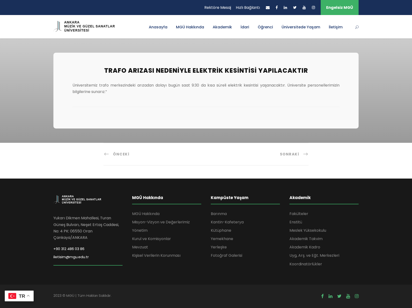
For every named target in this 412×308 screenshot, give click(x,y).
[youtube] (304, 7)
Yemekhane (222, 238)
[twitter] (295, 7)
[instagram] (313, 7)
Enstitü (295, 222)
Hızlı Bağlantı (248, 7)
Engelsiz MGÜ (339, 7)
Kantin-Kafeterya (227, 222)
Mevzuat (140, 247)
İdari (245, 27)
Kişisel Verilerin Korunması (156, 255)
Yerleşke (219, 247)
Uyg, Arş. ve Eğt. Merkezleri (314, 255)
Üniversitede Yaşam (301, 27)
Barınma (219, 213)
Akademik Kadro (304, 247)
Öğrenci (265, 27)
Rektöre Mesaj (217, 7)
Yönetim (140, 230)
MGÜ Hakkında (190, 27)
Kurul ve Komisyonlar (151, 238)
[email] (268, 7)
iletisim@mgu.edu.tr (71, 256)
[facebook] (277, 7)
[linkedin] (285, 7)
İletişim (336, 27)
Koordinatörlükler (305, 264)
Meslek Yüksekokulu (307, 230)
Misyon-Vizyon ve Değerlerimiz (161, 222)
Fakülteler (298, 213)
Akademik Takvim (306, 238)
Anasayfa (158, 27)
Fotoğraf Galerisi (226, 255)
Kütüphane (221, 230)
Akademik (222, 27)
